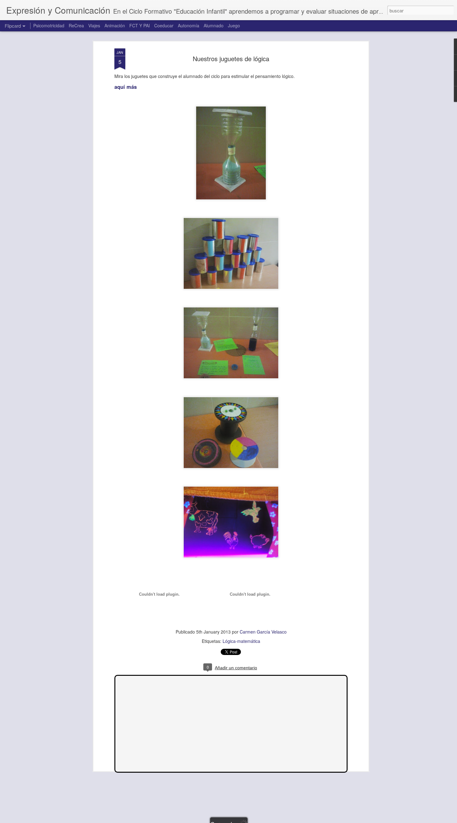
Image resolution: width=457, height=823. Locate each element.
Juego (234, 25)
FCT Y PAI (139, 25)
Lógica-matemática (241, 641)
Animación (114, 25)
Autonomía (188, 25)
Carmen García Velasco (263, 632)
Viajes (94, 25)
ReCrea (76, 25)
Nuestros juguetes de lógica (231, 58)
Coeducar (163, 25)
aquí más (125, 86)
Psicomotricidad (48, 25)
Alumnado (214, 25)
